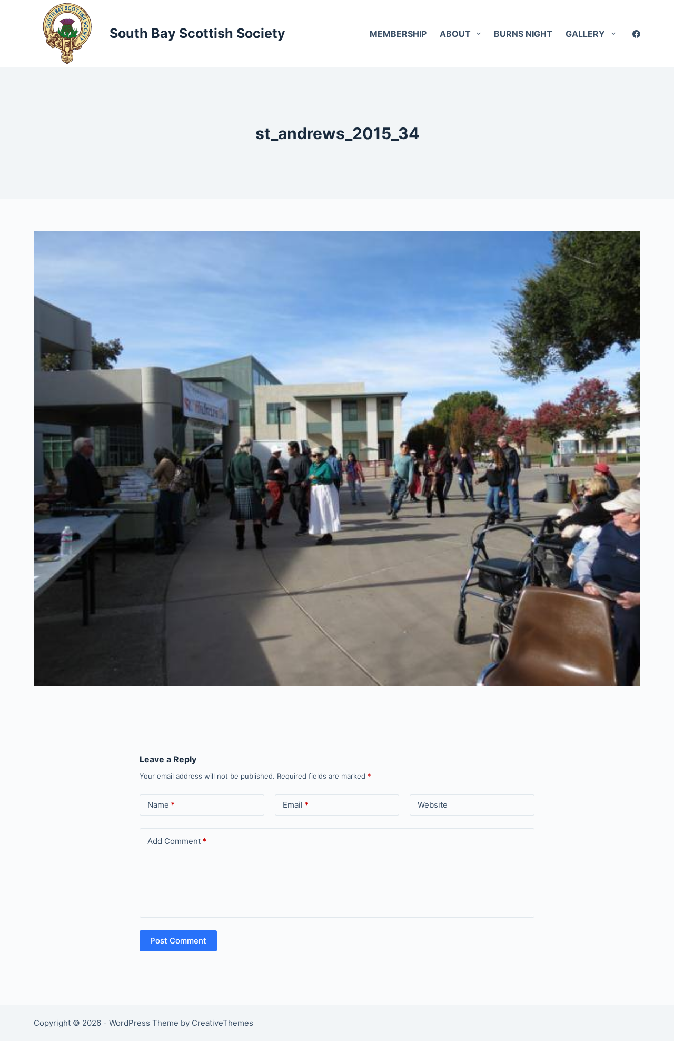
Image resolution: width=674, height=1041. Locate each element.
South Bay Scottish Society (197, 33)
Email (296, 805)
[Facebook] (636, 34)
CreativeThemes (222, 1023)
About (455, 33)
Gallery (585, 33)
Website (433, 805)
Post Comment (178, 941)
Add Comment (176, 841)
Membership (398, 33)
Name (161, 805)
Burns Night (523, 33)
